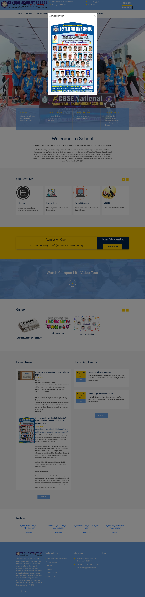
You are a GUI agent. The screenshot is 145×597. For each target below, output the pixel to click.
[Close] (94, 15)
